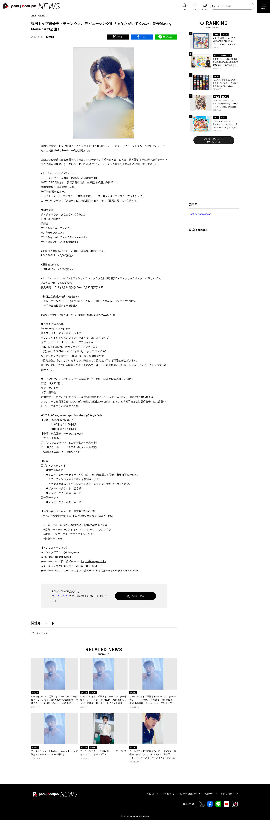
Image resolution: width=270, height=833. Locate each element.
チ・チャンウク (61, 596)
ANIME (216, 97)
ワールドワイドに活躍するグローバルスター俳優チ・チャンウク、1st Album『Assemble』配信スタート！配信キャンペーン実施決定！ (54, 699)
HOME (33, 16)
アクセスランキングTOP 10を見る (214, 140)
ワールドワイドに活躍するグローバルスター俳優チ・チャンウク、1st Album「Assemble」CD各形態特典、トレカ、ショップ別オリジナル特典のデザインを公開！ (152, 700)
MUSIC (42, 16)
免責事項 (208, 794)
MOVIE (225, 97)
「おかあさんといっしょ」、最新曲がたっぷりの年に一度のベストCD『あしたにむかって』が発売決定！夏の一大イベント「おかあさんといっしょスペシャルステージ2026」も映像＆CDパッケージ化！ (225, 124)
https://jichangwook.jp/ (93, 561)
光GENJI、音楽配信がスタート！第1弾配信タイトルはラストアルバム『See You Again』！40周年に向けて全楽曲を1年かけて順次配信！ (226, 83)
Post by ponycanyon (200, 214)
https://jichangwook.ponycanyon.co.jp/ (117, 570)
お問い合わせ (227, 794)
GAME (216, 35)
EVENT (84, 693)
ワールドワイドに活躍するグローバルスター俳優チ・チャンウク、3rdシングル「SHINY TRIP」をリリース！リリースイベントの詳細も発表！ (152, 754)
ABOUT (150, 794)
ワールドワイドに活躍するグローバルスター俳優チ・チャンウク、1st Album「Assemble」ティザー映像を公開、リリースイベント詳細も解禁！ (103, 700)
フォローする (137, 596)
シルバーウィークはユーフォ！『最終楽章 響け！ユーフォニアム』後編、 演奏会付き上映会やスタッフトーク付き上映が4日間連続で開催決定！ (225, 103)
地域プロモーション (222, 55)
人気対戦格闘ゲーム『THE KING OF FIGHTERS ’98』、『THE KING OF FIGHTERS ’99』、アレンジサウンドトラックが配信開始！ (225, 41)
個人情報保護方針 (188, 794)
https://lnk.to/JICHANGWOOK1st (96, 314)
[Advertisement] (212, 173)
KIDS (216, 118)
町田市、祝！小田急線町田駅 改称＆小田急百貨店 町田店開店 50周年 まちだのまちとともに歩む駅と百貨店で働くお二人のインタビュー (225, 62)
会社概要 (166, 794)
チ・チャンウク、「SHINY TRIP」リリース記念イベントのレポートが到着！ (103, 753)
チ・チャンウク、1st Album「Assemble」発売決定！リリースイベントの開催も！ (54, 753)
